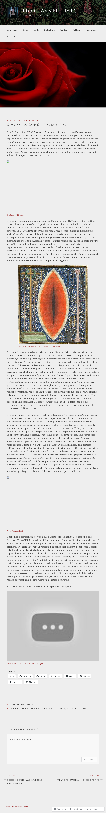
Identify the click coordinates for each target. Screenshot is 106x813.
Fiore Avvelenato (50, 11)
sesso (83, 709)
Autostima (12, 30)
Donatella (32, 121)
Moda (36, 30)
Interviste (91, 30)
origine (53, 709)
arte (13, 705)
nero (44, 709)
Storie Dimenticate (16, 37)
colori (14, 709)
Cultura (76, 30)
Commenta (89, 759)
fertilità (25, 709)
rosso (62, 709)
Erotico (63, 30)
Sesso (25, 30)
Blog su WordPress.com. (17, 806)
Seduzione (49, 30)
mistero (35, 709)
